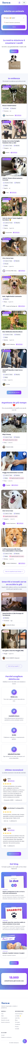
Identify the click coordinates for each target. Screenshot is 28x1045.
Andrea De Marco (10, 625)
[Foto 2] (14, 102)
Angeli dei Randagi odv (11, 306)
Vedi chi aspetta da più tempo (13, 571)
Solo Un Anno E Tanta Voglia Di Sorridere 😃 (12, 219)
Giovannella (9, 232)
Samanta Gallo (9, 447)
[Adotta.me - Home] (6, 2)
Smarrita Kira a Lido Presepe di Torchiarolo (12, 614)
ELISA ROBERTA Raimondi (12, 658)
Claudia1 (8, 485)
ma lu (9, 779)
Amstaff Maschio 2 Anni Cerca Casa (12, 371)
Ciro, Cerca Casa (7, 258)
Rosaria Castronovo (11, 523)
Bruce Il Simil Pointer (9, 105)
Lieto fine (17, 1018)
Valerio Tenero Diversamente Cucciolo (12, 179)
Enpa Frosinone (10, 115)
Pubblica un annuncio (6, 1037)
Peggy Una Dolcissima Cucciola (12, 472)
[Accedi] (19, 2)
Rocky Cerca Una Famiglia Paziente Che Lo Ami (11, 142)
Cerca (14, 27)
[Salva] (24, 86)
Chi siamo (17, 1022)
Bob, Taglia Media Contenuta (12, 296)
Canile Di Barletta (10, 344)
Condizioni (17, 1024)
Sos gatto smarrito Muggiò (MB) (13, 650)
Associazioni (4, 1018)
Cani (2, 1013)
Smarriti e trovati (5, 1020)
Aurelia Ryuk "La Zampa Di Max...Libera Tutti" (16, 808)
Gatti (2, 1016)
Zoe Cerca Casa (7, 511)
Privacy (17, 1026)
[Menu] (24, 2)
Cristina (8, 384)
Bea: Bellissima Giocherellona (12, 332)
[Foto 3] (15, 175)
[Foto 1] (13, 102)
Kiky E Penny (6, 434)
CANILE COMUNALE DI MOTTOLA (14, 563)
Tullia (7, 192)
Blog (16, 1020)
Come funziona (18, 1013)
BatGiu (7, 152)
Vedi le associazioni (14, 854)
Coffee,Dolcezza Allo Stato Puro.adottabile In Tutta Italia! (12, 550)
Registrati (14, 51)
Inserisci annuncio (5, 1022)
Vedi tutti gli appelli (13, 666)
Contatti (17, 1028)
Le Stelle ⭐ (18, 1016)
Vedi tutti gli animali (14, 392)
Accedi (2, 1035)
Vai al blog (14, 963)
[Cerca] (25, 1041)
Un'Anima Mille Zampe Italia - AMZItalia (16, 270)
